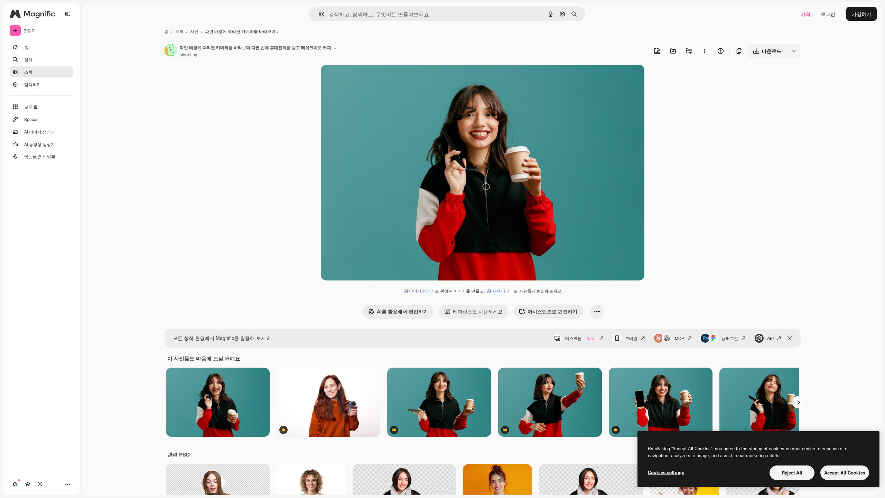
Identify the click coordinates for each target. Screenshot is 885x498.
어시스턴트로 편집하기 (552, 311)
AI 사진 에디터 (500, 291)
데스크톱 (579, 338)
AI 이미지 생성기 (419, 291)
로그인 (828, 13)
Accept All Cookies (844, 472)
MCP (679, 338)
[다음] (798, 402)
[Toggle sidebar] (67, 13)
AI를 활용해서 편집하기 (402, 311)
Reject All (792, 472)
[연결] (15, 484)
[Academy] (27, 484)
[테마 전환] (40, 484)
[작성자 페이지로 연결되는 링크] (171, 51)
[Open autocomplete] (318, 14)
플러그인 (729, 338)
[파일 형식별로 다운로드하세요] (794, 51)
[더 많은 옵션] (704, 51)
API (770, 338)
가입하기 (861, 13)
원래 (360, 78)
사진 (194, 31)
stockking (188, 54)
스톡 (179, 31)
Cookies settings (666, 472)
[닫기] (789, 338)
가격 (805, 13)
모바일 (631, 338)
